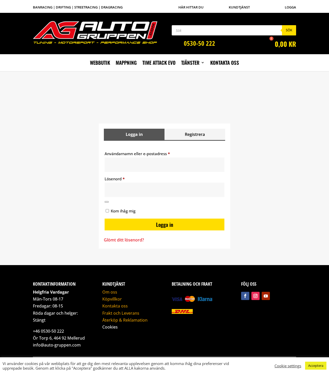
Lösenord (126, 178)
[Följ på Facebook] (245, 296)
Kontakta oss (224, 63)
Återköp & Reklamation (125, 320)
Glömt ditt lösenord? (124, 240)
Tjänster (190, 63)
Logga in (164, 224)
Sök (289, 30)
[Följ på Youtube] (266, 296)
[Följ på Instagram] (255, 296)
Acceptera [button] (315, 365)
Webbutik (100, 63)
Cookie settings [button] (288, 365)
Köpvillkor (112, 299)
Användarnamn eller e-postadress (149, 153)
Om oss (109, 292)
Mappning (126, 63)
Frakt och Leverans (120, 313)
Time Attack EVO (159, 63)
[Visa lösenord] (107, 202)
